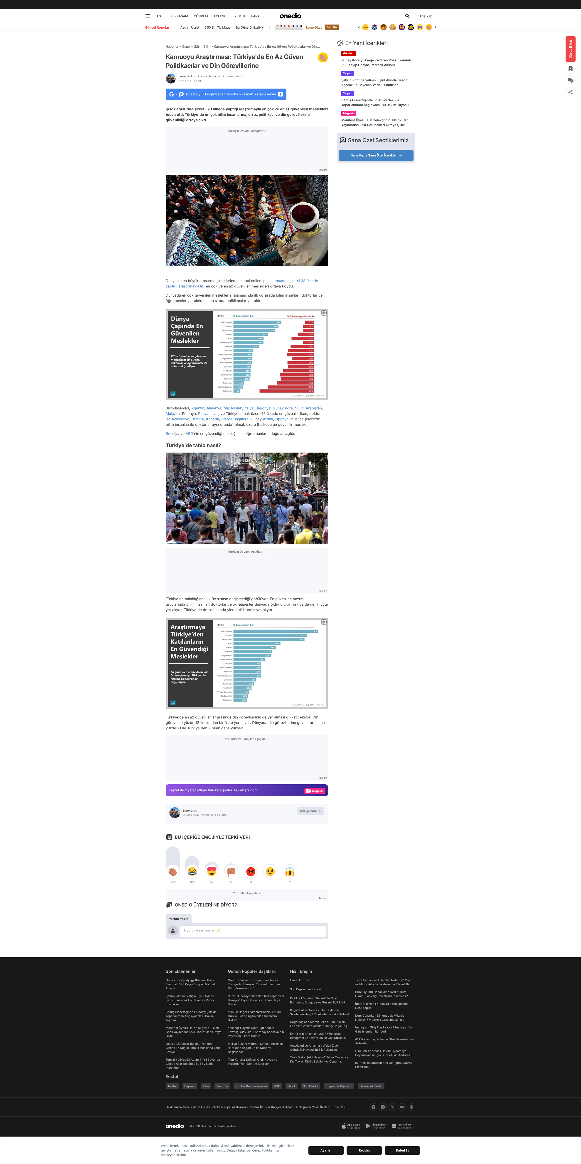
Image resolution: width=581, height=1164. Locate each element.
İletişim (265, 1107)
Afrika (268, 419)
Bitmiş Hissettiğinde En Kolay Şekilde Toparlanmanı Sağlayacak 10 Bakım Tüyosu (375, 102)
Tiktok (291, 1086)
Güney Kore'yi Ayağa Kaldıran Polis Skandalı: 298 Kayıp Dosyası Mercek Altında (376, 62)
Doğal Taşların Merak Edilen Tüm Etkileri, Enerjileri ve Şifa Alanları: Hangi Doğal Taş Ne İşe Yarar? (318, 1026)
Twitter (172, 1086)
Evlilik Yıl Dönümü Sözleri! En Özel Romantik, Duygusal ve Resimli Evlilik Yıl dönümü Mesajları (317, 1002)
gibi (286, 604)
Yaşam (347, 73)
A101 (277, 1086)
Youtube (222, 1086)
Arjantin (197, 408)
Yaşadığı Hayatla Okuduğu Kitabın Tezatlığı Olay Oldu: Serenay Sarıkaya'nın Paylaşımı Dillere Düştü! (256, 1032)
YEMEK (240, 16)
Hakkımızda (174, 1107)
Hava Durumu (299, 980)
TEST (159, 16)
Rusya (203, 413)
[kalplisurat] (428, 27)
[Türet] (374, 27)
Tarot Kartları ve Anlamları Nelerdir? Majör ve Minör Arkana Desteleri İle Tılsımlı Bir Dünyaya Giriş (384, 984)
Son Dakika (310, 1086)
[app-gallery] (402, 1126)
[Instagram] (373, 1107)
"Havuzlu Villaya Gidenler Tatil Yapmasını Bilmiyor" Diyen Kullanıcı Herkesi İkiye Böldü (256, 1000)
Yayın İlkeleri (321, 1107)
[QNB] (365, 27)
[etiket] (323, 57)
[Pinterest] (411, 1107)
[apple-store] (352, 1126)
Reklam (254, 1107)
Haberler (172, 46)
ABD (189, 433)
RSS (343, 1107)
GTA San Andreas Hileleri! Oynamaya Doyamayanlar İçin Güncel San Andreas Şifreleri (382, 1055)
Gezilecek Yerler (371, 1086)
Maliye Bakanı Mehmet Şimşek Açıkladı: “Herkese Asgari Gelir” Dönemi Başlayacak (255, 1048)
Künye (335, 1107)
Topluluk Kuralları (236, 1107)
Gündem (348, 53)
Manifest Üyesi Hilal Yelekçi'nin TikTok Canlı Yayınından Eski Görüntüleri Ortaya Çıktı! (375, 122)
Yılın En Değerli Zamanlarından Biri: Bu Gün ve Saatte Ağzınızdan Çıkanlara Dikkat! (254, 1016)
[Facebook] (383, 1107)
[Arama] (407, 16)
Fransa (227, 419)
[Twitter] (392, 1107)
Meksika (173, 413)
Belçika (198, 419)
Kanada (212, 419)
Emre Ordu (211, 76)
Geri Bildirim (191, 1107)
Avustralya (180, 419)
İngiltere (242, 419)
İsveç (215, 413)
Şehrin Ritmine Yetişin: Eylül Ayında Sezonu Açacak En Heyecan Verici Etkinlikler (375, 82)
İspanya (281, 419)
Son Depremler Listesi (305, 989)
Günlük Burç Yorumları (251, 1086)
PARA (255, 16)
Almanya (214, 408)
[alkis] (419, 27)
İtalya (249, 408)
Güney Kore (283, 408)
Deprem (190, 1086)
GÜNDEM (201, 16)
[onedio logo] (290, 16)
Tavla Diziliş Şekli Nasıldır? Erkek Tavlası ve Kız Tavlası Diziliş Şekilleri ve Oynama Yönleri (319, 1061)
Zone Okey (313, 27)
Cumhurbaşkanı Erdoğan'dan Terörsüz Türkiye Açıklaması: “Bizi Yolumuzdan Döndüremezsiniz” (255, 984)
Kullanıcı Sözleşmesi (296, 1107)
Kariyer (276, 1107)
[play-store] (377, 1126)
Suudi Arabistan (308, 408)
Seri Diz (332, 27)
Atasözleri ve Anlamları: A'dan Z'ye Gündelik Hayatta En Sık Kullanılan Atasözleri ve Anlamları (314, 1049)
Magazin (349, 113)
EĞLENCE (221, 16)
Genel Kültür (191, 46)
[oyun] (410, 27)
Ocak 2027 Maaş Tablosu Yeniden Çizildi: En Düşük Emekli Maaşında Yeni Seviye (193, 1048)
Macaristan (233, 408)
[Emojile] (401, 27)
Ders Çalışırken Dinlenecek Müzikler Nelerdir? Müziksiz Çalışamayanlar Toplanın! (380, 1019)
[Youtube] (402, 1107)
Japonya (263, 408)
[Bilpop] (392, 27)
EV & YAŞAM (178, 16)
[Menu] (147, 15)
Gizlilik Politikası (212, 1107)
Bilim (207, 46)
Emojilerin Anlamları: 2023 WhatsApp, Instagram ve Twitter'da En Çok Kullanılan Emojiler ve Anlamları (318, 1038)
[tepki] (173, 871)
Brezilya (172, 433)
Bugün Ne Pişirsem (338, 1086)
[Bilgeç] (383, 27)
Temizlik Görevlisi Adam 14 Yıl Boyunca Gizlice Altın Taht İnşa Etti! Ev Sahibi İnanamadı (193, 1064)
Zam (206, 1086)
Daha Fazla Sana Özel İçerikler (374, 155)
